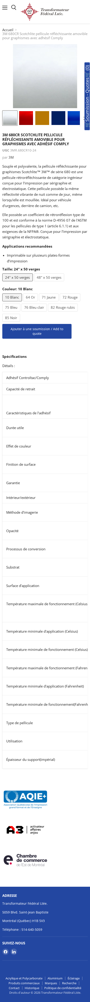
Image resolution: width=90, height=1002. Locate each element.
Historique (32, 988)
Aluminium (55, 978)
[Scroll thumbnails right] (83, 118)
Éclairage (74, 978)
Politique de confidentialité (62, 988)
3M (11, 157)
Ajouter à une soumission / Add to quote (37, 331)
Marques (51, 983)
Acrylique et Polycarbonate (24, 978)
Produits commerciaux (24, 983)
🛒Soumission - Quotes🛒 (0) (87, 96)
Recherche (69, 983)
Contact (14, 988)
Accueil (7, 30)
